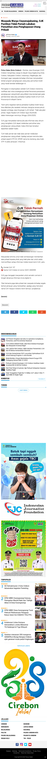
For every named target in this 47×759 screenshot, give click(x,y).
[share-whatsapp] (33, 312)
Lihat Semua (23, 390)
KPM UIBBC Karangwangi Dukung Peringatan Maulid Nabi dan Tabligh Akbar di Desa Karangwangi (18, 600)
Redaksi (8, 751)
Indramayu (5, 727)
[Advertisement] (23, 170)
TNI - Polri (27, 738)
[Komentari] (42, 312)
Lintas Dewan (28, 727)
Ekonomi (5, 17)
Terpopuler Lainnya (23, 646)
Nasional (42, 11)
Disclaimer (16, 753)
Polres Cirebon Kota (31, 11)
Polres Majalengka (10, 11)
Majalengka (5, 730)
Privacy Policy (37, 751)
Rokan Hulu (5, 738)
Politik (3, 732)
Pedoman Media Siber (27, 753)
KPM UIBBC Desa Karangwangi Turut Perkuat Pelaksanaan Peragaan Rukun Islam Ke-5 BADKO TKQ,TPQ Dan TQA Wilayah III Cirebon (18, 613)
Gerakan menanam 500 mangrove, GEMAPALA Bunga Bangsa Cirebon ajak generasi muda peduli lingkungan (19, 637)
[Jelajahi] (44, 3)
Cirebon (20, 11)
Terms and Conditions (24, 751)
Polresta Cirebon (30, 735)
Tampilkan (41, 379)
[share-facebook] (14, 312)
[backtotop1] (45, 757)
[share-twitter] (23, 312)
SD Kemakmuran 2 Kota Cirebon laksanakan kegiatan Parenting (16, 587)
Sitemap (14, 751)
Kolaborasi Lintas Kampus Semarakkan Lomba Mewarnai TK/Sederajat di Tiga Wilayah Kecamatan (16, 625)
